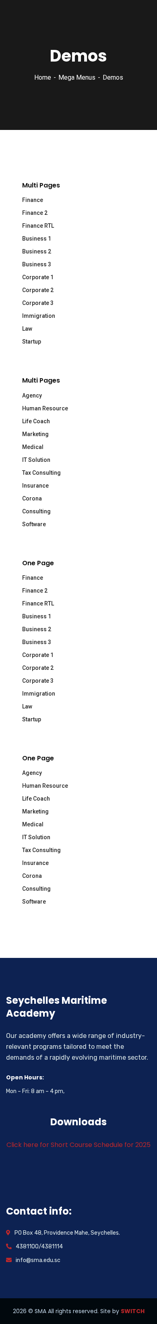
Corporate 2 (38, 290)
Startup (31, 341)
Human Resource (45, 408)
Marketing (35, 434)
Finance (32, 200)
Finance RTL (38, 225)
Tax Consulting (41, 472)
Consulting (36, 511)
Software (34, 524)
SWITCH (133, 1311)
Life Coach (36, 421)
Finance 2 (35, 213)
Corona (32, 498)
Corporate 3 (38, 303)
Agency (32, 395)
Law (27, 328)
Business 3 (36, 264)
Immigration (38, 316)
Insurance (35, 485)
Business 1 (36, 238)
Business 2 (36, 251)
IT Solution (36, 460)
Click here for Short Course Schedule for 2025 (78, 1144)
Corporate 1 (38, 277)
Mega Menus (76, 77)
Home (42, 77)
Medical (32, 447)
